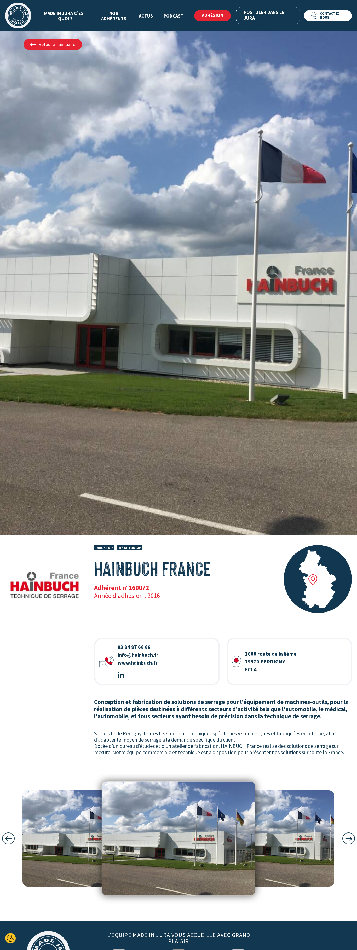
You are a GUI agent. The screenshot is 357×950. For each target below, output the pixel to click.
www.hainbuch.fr (138, 662)
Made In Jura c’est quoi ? (65, 15)
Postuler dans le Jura (264, 15)
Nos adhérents (113, 15)
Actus (146, 16)
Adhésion (212, 15)
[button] (8, 838)
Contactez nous (329, 15)
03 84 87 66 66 (134, 647)
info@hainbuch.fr (138, 654)
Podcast (173, 16)
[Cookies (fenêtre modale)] (10, 938)
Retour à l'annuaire (56, 44)
